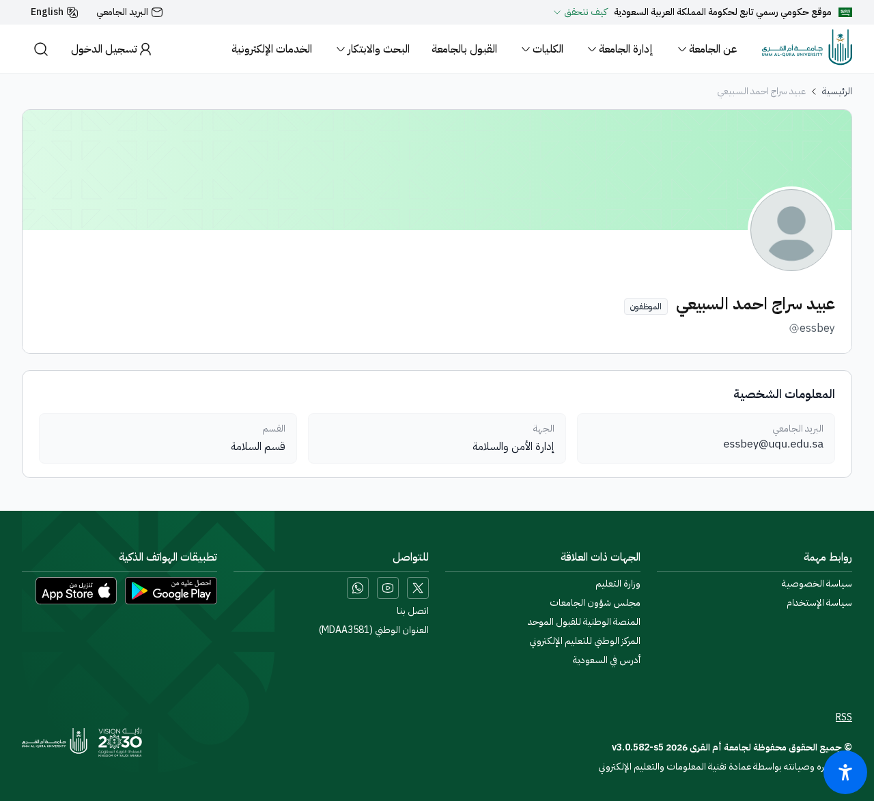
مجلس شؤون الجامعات (595, 603)
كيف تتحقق (585, 12)
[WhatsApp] (358, 588)
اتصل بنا (413, 611)
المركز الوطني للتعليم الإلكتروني (584, 641)
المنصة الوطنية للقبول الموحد (584, 622)
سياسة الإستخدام (819, 603)
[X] (418, 588)
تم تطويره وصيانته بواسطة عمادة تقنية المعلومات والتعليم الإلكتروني (725, 766)
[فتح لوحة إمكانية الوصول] (845, 772)
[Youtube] (388, 588)
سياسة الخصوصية (817, 584)
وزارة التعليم (617, 584)
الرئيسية (837, 91)
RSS (844, 718)
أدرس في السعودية (606, 660)
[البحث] (41, 49)
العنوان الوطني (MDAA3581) (374, 630)
